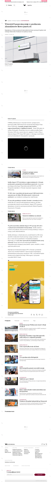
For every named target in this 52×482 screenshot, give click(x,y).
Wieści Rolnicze (38, 456)
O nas (6, 449)
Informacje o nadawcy (17, 453)
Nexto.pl (37, 452)
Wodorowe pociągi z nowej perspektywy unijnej (30, 173)
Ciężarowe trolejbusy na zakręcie (31, 216)
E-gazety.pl (37, 450)
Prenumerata (27, 452)
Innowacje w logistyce (16, 20)
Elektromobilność (25, 20)
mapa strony (7, 465)
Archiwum (26, 453)
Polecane (17, 320)
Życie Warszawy (38, 457)
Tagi (34, 320)
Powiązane (7, 320)
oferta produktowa (26, 465)
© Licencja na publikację (13, 312)
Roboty (21, 355)
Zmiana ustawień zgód (17, 450)
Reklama (26, 449)
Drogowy (21, 323)
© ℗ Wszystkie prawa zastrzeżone (15, 313)
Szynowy (21, 366)
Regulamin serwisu (17, 452)
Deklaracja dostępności (17, 455)
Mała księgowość (38, 453)
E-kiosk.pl (37, 449)
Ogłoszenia (26, 450)
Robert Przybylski (12, 118)
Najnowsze (26, 320)
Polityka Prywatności (17, 449)
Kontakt (6, 450)
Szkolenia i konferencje (10, 462)
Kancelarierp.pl (38, 455)
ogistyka (29, 5)
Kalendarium (15, 465)
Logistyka (9, 20)
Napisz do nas (8, 452)
